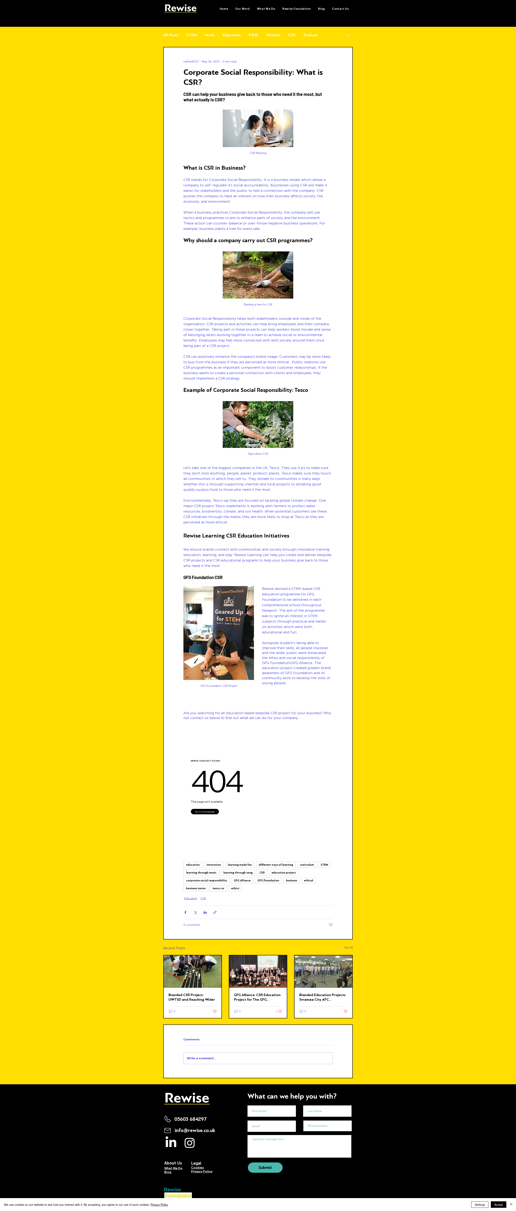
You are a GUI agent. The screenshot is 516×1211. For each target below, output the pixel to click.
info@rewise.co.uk (195, 1130)
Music (210, 34)
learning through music (201, 872)
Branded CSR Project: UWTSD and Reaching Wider (192, 997)
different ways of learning (276, 864)
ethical (308, 880)
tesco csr (218, 888)
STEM (191, 34)
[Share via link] (215, 912)
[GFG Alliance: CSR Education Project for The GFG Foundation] (258, 971)
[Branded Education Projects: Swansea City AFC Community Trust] (323, 971)
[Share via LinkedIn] (205, 912)
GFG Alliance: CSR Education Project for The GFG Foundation (257, 997)
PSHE (253, 34)
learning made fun (240, 864)
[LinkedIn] (171, 1142)
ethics (235, 888)
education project (284, 872)
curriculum (307, 864)
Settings (480, 1205)
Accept (498, 1205)
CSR (291, 34)
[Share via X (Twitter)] (195, 912)
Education (232, 34)
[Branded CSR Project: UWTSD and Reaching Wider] (193, 971)
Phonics (273, 34)
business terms (196, 888)
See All (348, 947)
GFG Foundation (268, 880)
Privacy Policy (159, 1205)
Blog (167, 1172)
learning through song (238, 872)
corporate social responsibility (206, 880)
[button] (266, 9)
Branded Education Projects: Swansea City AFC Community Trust (322, 997)
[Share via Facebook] (185, 912)
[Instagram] (189, 1142)
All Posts (170, 34)
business (291, 880)
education (193, 864)
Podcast (311, 34)
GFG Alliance (242, 880)
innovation (214, 864)
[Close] (511, 1204)
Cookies (197, 1167)
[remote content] (258, 786)
